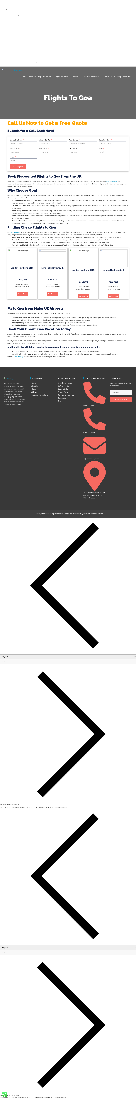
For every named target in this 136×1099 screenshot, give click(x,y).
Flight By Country (44, 77)
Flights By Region (61, 77)
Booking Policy (63, 389)
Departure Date (105, 140)
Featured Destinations (91, 77)
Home (24, 77)
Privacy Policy (63, 392)
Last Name (73, 148)
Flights (33, 389)
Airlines (75, 77)
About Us (32, 77)
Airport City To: (45, 140)
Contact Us (127, 77)
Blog (119, 77)
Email (101, 148)
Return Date (14, 148)
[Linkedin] (118, 33)
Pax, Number (74, 140)
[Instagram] (111, 33)
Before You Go (109, 77)
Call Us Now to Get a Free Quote (47, 123)
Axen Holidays (111, 181)
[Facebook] (103, 33)
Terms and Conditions (66, 395)
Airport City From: (16, 140)
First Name (43, 148)
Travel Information (65, 383)
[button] (126, 33)
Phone (12, 157)
